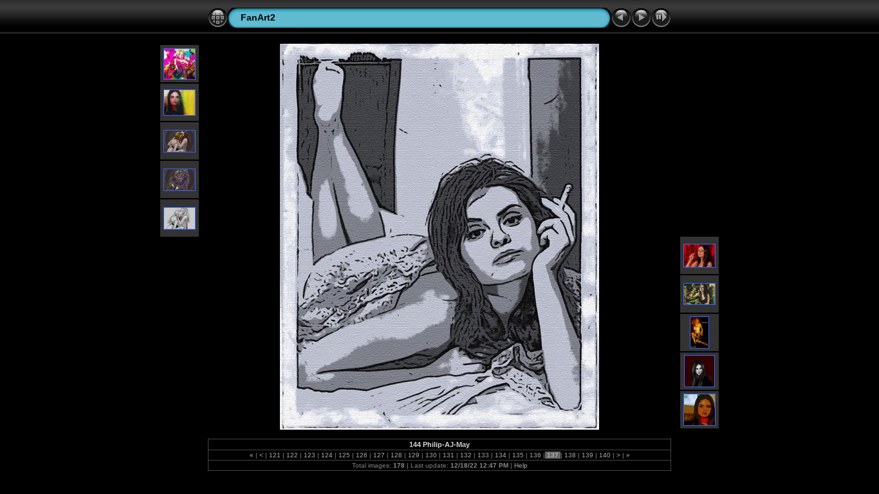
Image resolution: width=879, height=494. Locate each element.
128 (396, 455)
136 (535, 455)
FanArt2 (258, 17)
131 (448, 455)
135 (518, 455)
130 (431, 455)
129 (413, 455)
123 (309, 455)
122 (292, 455)
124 (327, 455)
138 (570, 455)
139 (587, 455)
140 (605, 455)
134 (500, 455)
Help (521, 465)
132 (466, 455)
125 (344, 455)
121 (274, 455)
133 (483, 455)
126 (361, 455)
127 (379, 455)
